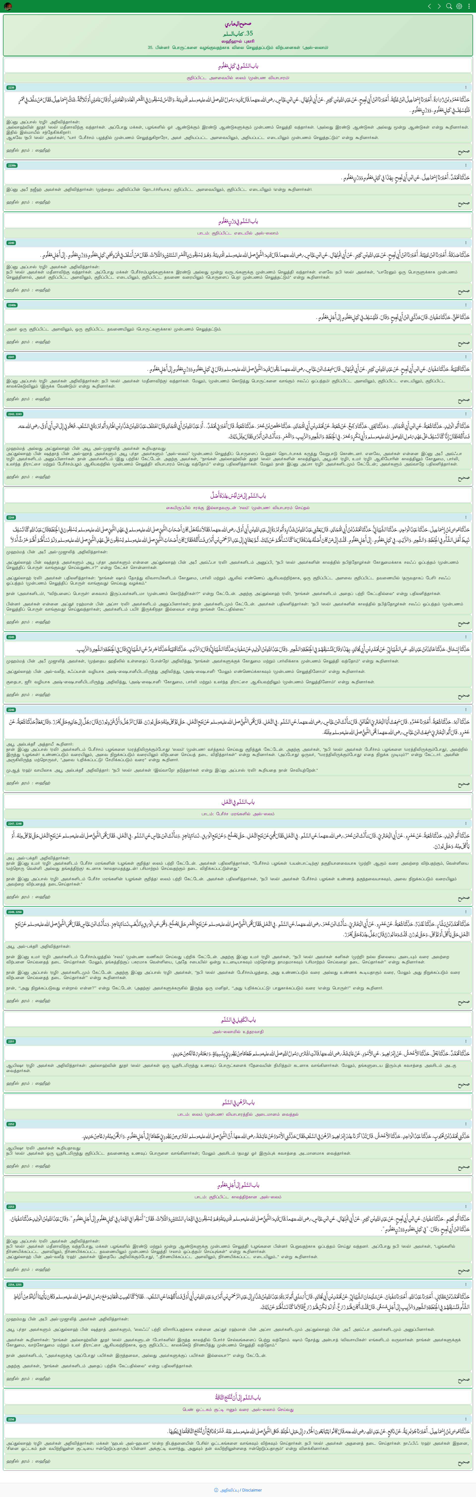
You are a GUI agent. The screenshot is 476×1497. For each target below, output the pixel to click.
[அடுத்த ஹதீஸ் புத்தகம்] (439, 6)
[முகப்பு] (8, 6)
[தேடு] (449, 6)
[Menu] (469, 6)
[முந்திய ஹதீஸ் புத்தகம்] (429, 6)
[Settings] (459, 6)
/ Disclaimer (241, 1490)
